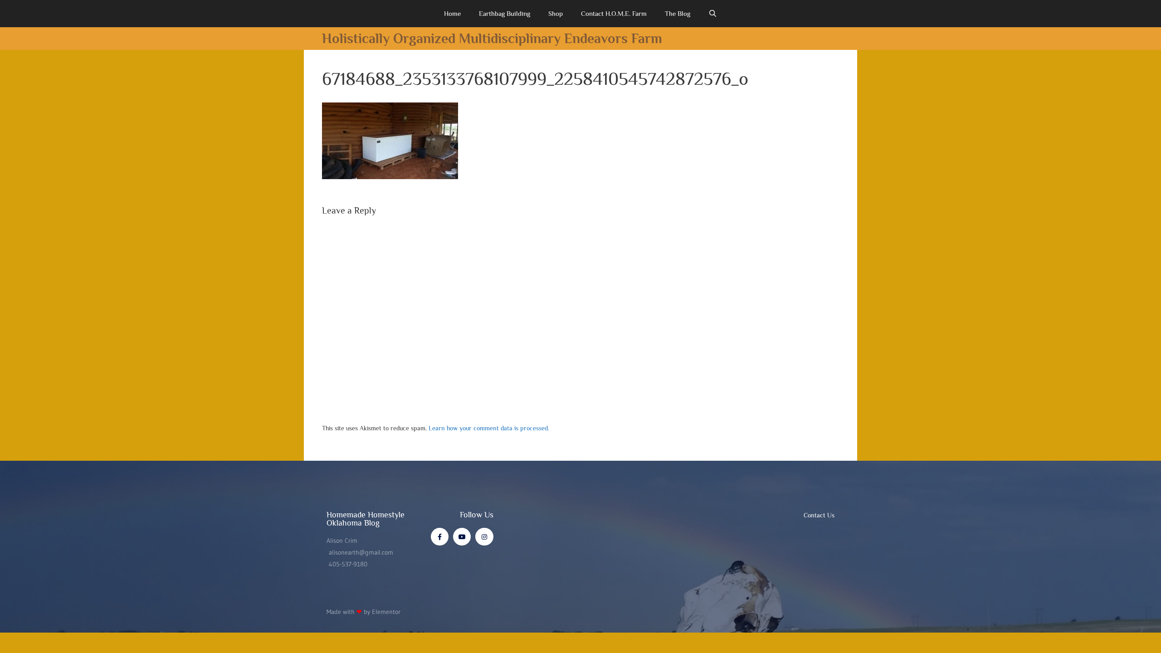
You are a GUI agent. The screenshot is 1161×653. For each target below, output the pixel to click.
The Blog (677, 13)
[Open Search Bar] (712, 13)
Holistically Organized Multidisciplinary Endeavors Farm (492, 38)
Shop (555, 13)
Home (452, 13)
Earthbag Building (504, 13)
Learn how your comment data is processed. (489, 428)
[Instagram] (484, 537)
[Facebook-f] (440, 537)
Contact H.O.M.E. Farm (614, 13)
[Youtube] (462, 537)
